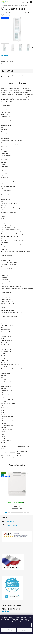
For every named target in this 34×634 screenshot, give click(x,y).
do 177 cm (20, 455)
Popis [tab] (10, 83)
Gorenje (7, 15)
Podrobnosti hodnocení (25, 13)
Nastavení (16, 625)
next (32, 481)
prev (1, 481)
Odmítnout (8, 630)
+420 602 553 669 (11, 525)
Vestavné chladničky (23, 447)
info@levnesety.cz (11, 521)
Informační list (5, 55)
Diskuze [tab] (22, 83)
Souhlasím (24, 630)
